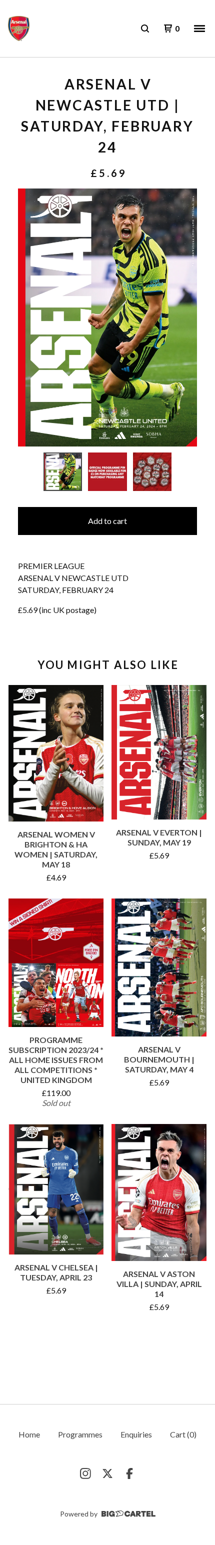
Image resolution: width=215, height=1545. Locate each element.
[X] (107, 1473)
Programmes (80, 1434)
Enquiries (136, 1434)
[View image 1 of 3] (63, 472)
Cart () (183, 1434)
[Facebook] (129, 1473)
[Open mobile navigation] (199, 28)
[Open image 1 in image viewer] (107, 317)
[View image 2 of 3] (107, 472)
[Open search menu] (145, 28)
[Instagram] (85, 1473)
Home (29, 1434)
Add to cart (107, 521)
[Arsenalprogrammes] (19, 29)
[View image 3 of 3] (152, 472)
